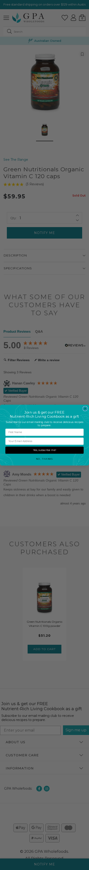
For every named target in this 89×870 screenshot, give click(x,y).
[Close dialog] (85, 408)
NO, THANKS (44, 458)
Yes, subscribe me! (44, 450)
